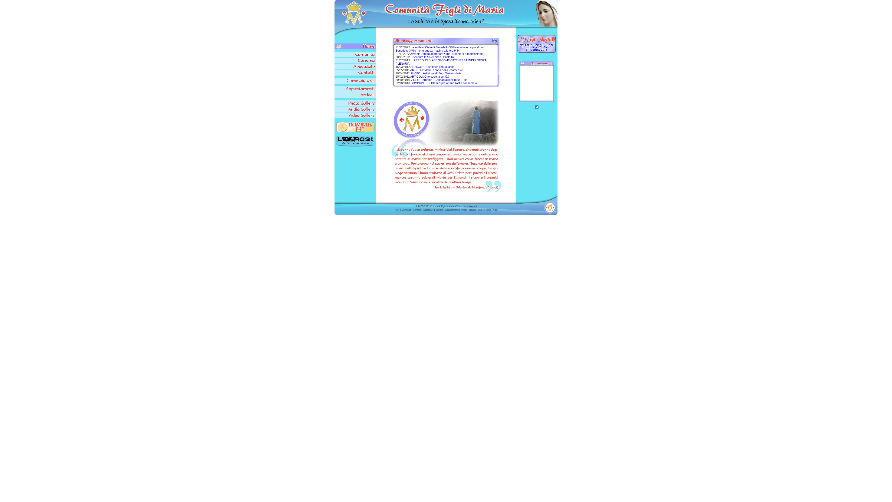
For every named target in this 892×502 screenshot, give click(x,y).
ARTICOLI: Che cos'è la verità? (429, 76)
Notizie (472, 210)
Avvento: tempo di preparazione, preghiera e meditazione (446, 54)
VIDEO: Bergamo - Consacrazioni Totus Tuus (439, 80)
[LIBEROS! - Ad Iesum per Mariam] (355, 145)
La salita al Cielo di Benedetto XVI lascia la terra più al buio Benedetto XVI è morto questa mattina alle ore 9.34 (440, 49)
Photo (481, 210)
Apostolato (428, 210)
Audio (488, 210)
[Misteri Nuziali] (536, 52)
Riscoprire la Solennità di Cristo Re (432, 57)
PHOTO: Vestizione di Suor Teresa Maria (436, 73)
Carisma (417, 210)
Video (495, 210)
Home (397, 210)
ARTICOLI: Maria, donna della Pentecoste (436, 70)
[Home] (355, 46)
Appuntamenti (452, 210)
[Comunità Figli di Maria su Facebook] (536, 108)
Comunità (406, 210)
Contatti (439, 210)
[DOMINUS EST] (355, 131)
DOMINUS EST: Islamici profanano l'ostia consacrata (444, 83)
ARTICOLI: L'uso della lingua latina (432, 67)
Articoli (464, 210)
